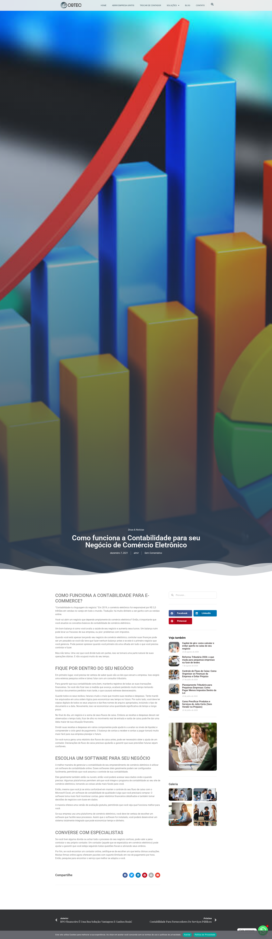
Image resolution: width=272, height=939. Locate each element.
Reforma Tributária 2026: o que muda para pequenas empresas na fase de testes (198, 660)
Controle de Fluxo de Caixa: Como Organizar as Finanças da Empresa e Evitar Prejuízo (199, 674)
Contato (200, 5)
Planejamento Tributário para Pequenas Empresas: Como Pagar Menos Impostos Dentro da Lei (199, 689)
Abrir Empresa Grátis (123, 5)
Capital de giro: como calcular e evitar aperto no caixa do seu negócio (198, 646)
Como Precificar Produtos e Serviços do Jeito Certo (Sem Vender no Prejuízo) (197, 704)
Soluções (172, 5)
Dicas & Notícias (136, 529)
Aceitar (187, 934)
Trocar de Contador (150, 5)
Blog (187, 5)
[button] (125, 875)
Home (103, 5)
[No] (267, 934)
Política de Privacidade (205, 934)
